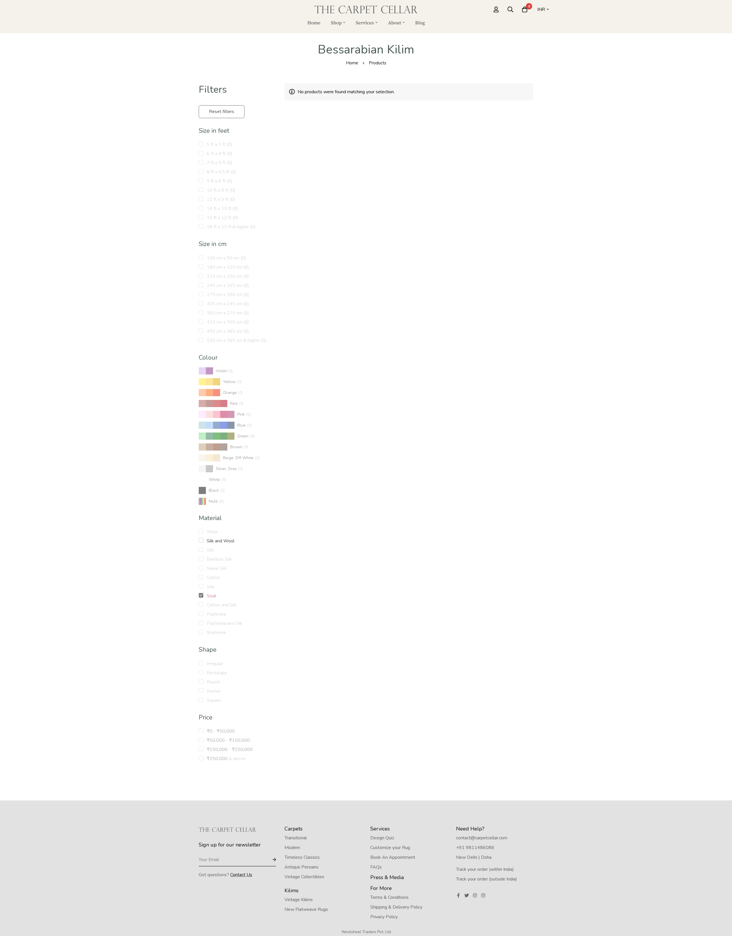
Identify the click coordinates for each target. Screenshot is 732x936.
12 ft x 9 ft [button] (220, 199)
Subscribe (269, 860)
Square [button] (213, 700)
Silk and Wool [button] (220, 541)
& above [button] (226, 758)
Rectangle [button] (216, 673)
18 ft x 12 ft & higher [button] (231, 227)
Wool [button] (212, 532)
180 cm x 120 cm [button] (227, 267)
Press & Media (387, 877)
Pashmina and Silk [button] (224, 623)
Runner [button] (213, 691)
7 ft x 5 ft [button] (219, 163)
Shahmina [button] (216, 632)
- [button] (221, 731)
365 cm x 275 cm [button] (227, 313)
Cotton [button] (213, 577)
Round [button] (213, 682)
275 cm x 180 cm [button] (227, 294)
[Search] (510, 9)
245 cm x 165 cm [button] (227, 285)
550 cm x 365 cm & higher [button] (236, 340)
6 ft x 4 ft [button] (219, 153)
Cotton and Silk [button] (221, 605)
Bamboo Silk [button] (219, 559)
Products (377, 63)
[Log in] (496, 9)
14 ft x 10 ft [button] (222, 208)
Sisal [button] (211, 596)
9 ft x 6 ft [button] (219, 181)
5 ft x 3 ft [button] (219, 144)
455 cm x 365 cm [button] (227, 331)
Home (352, 63)
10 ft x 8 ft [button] (220, 190)
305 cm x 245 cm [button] (227, 304)
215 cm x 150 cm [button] (227, 276)
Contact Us (241, 875)
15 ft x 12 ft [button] (222, 218)
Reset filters (221, 111)
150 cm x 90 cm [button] (226, 258)
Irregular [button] (214, 664)
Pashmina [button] (216, 614)
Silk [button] (210, 550)
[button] (216, 371)
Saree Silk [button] (216, 568)
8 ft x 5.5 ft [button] (221, 172)
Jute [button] (210, 587)
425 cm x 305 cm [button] (227, 322)
